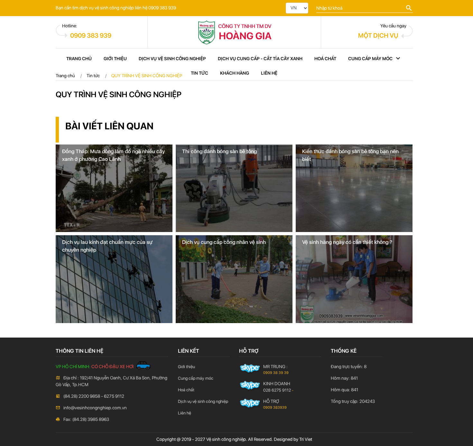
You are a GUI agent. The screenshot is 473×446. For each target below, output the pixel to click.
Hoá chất (325, 58)
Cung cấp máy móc (370, 58)
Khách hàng (234, 73)
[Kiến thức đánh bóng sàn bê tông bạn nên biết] (354, 187)
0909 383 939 (90, 35)
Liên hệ (269, 73)
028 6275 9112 (277, 390)
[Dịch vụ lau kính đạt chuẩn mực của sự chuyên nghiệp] (114, 278)
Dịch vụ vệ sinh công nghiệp (172, 58)
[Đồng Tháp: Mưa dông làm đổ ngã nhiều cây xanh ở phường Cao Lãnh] (114, 187)
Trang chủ (79, 58)
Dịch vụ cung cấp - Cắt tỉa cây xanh (260, 58)
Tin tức (199, 73)
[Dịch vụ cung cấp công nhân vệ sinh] (234, 278)
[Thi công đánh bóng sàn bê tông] (234, 187)
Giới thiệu (115, 58)
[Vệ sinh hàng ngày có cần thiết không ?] (354, 278)
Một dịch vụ (378, 35)
